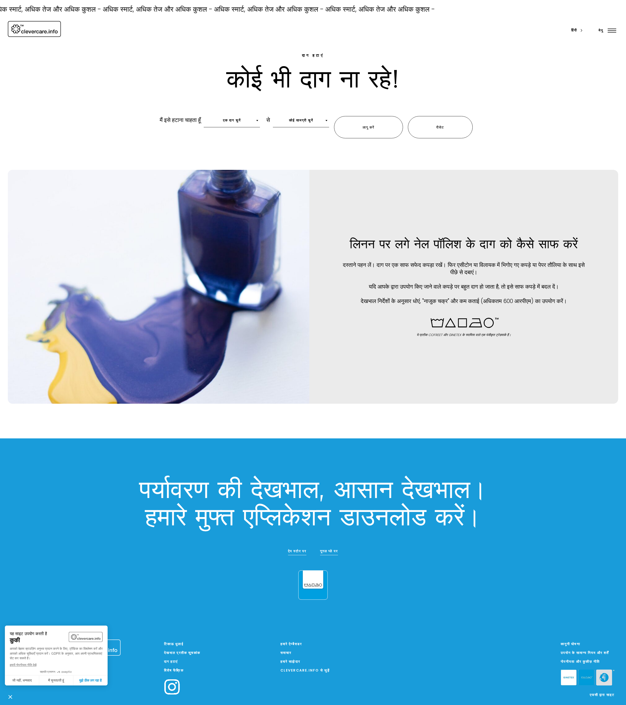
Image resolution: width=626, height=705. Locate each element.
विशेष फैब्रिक (174, 670)
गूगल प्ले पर (329, 551)
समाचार (285, 653)
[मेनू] (610, 30)
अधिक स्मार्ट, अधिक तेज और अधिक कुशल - (142, 10)
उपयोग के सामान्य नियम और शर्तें (585, 653)
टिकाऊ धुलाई (174, 644)
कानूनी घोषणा (570, 644)
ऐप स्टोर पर (297, 551)
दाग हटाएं (171, 662)
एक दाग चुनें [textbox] (232, 120)
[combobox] (232, 122)
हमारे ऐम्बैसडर (291, 644)
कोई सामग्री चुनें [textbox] (301, 120)
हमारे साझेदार (290, 662)
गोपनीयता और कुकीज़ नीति (580, 662)
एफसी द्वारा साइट (602, 695)
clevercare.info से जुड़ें (305, 670)
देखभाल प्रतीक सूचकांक (182, 653)
